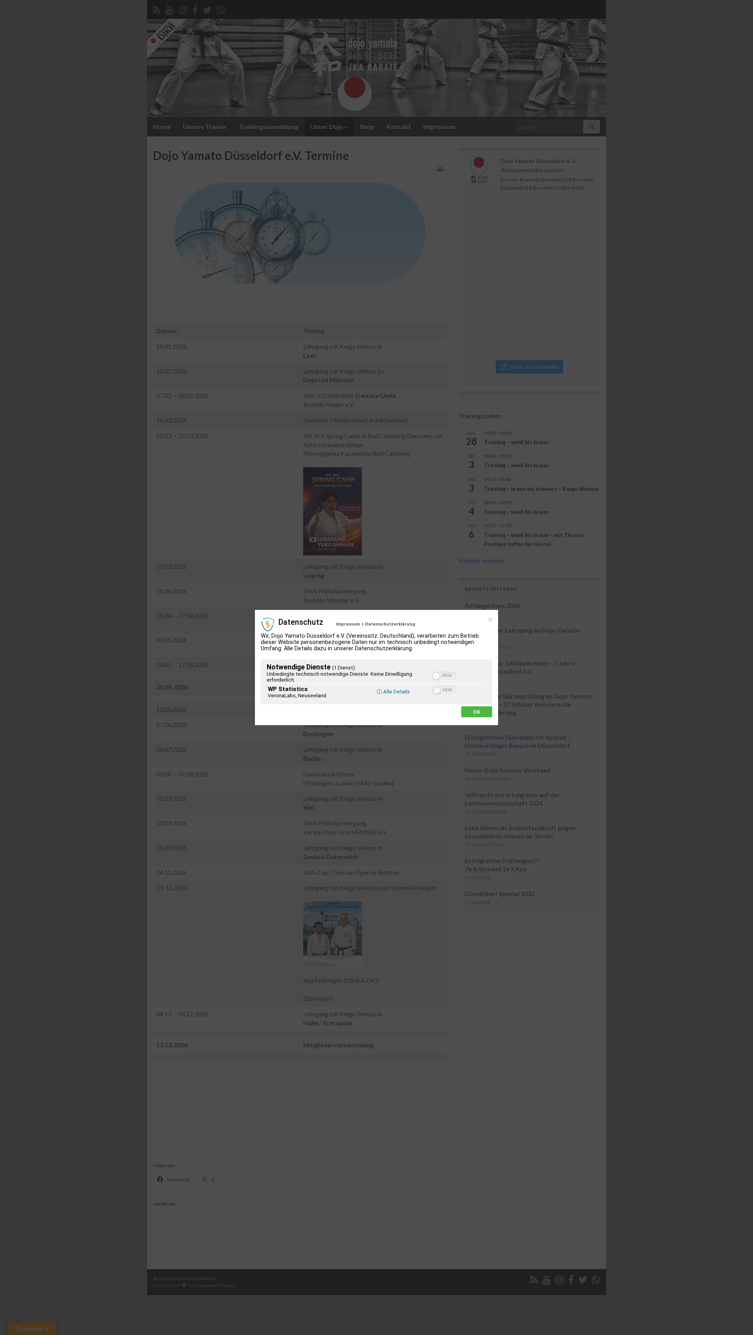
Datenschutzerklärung (390, 624)
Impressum (348, 624)
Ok (476, 712)
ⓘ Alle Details (393, 692)
